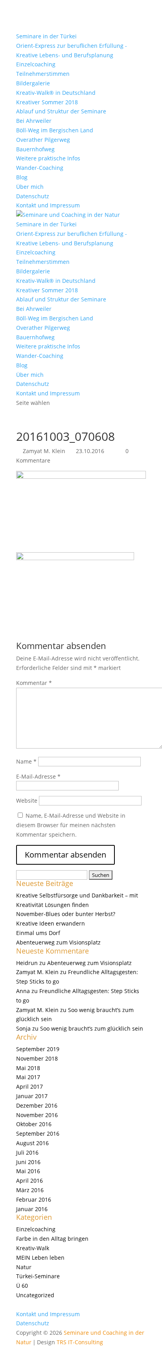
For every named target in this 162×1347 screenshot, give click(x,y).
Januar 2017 (32, 1096)
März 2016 (30, 1190)
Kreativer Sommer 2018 (47, 102)
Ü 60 (22, 1285)
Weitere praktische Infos (48, 158)
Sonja (23, 1028)
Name (26, 761)
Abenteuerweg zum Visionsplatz (58, 942)
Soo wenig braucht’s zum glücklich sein (91, 1028)
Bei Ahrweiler (34, 120)
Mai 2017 (28, 1077)
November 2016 (37, 1115)
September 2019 (37, 1049)
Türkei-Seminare (38, 1276)
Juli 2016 (27, 1152)
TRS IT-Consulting (80, 1342)
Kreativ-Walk (32, 1248)
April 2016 (29, 1180)
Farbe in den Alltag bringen (52, 1238)
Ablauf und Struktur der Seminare (61, 111)
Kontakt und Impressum (48, 205)
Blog (22, 177)
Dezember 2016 (36, 1105)
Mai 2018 (28, 1068)
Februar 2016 (33, 1199)
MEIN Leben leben (40, 1257)
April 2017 (29, 1086)
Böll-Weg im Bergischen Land (54, 130)
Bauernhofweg (35, 149)
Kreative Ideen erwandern (50, 923)
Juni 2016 (28, 1162)
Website (26, 800)
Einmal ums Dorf (38, 933)
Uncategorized (35, 1295)
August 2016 (32, 1143)
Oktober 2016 (34, 1124)
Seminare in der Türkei (46, 36)
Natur (23, 1267)
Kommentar (34, 683)
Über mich (30, 186)
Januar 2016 (32, 1209)
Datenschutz (32, 196)
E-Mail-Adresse (38, 776)
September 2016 (37, 1133)
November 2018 (37, 1058)
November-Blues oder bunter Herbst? (65, 914)
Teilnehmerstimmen (43, 73)
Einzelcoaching (35, 64)
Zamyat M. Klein (44, 451)
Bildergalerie (33, 83)
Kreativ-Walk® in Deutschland (56, 92)
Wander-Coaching (39, 167)
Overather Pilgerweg (43, 139)
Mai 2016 (28, 1171)
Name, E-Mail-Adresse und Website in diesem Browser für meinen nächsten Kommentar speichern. (70, 825)
